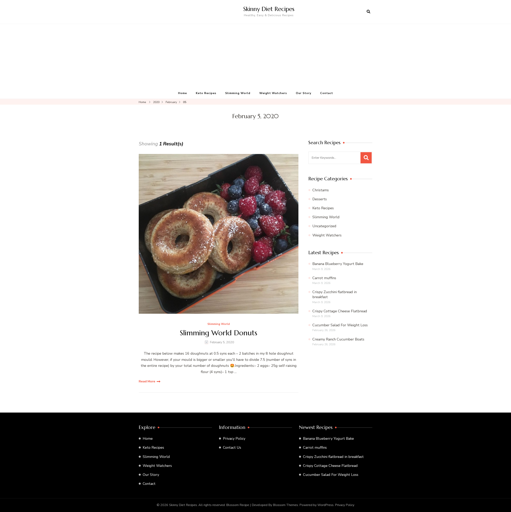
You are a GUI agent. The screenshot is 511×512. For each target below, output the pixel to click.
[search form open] (368, 12)
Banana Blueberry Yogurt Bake (337, 263)
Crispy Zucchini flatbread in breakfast (333, 456)
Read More (147, 381)
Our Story (303, 93)
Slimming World (237, 93)
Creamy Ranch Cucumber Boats (338, 339)
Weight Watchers (273, 93)
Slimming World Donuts (218, 332)
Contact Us (232, 447)
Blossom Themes (285, 505)
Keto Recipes (206, 93)
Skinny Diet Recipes (268, 9)
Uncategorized (324, 226)
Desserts (319, 199)
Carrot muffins (324, 278)
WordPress (325, 505)
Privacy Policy (234, 438)
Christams (320, 190)
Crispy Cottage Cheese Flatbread (339, 311)
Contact (326, 93)
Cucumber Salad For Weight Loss (340, 325)
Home (182, 93)
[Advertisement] (255, 58)
